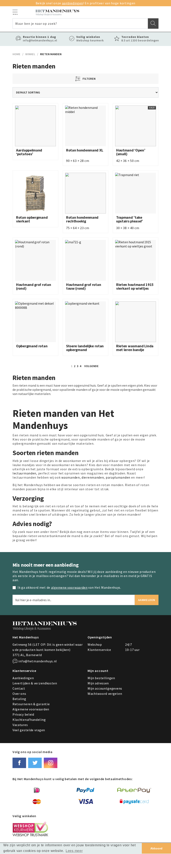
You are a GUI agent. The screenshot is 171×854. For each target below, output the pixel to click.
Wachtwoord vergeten (105, 693)
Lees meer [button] (74, 851)
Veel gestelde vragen (29, 730)
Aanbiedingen (23, 678)
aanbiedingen (72, 3)
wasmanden (70, 477)
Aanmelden (146, 600)
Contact (19, 688)
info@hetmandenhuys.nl (37, 661)
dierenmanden (93, 477)
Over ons (19, 693)
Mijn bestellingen (101, 678)
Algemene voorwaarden (31, 709)
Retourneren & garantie (31, 704)
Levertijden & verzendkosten (35, 683)
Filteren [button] (88, 79)
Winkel (30, 54)
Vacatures (20, 725)
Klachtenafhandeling (29, 719)
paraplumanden (118, 477)
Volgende (91, 366)
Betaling (19, 699)
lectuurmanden (24, 473)
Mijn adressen (98, 683)
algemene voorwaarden (69, 587)
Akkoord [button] (156, 848)
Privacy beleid (23, 714)
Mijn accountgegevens (105, 688)
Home (16, 54)
